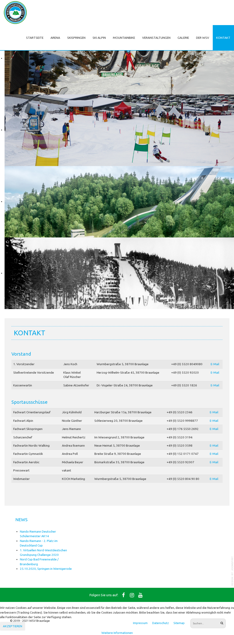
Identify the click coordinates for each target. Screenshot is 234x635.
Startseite (34, 37)
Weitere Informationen (117, 633)
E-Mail (215, 364)
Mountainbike (124, 37)
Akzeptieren (12, 626)
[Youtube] (140, 595)
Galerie (183, 37)
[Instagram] (132, 595)
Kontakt (223, 37)
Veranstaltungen (156, 37)
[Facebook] (123, 595)
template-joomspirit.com (232, 571)
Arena (55, 37)
